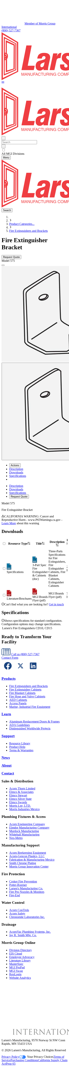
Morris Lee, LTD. (20, 805)
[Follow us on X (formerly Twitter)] (20, 671)
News (6, 758)
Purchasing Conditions (24, 1060)
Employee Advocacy (21, 957)
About (7, 765)
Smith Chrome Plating (22, 863)
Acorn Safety (17, 913)
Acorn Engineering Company (27, 824)
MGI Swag (16, 970)
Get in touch (56, 604)
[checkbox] (34, 150)
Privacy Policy (10, 1056)
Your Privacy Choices (40, 1056)
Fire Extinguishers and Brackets (28, 230)
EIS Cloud (15, 953)
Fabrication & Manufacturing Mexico (31, 859)
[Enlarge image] (3, 265)
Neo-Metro (16, 838)
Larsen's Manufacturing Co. (26, 888)
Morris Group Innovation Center (28, 866)
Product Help (17, 746)
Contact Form (10, 657)
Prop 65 (11, 1063)
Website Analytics (20, 977)
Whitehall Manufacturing (24, 834)
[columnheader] (19, 543)
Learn (6, 714)
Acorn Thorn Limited (22, 788)
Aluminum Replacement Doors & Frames (34, 721)
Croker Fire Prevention (23, 881)
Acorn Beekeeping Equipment (27, 852)
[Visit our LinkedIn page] (33, 671)
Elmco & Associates (21, 792)
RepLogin (15, 974)
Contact (8, 773)
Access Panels (17, 703)
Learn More (9, 523)
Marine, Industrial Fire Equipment (29, 706)
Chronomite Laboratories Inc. (27, 917)
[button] (3, 82)
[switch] (3, 150)
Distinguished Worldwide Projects (29, 728)
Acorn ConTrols (19, 910)
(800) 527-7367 (11, 30)
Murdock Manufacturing (24, 831)
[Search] (3, 146)
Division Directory (20, 950)
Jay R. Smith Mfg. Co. (23, 935)
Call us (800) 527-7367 (25, 654)
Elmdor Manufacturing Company (29, 827)
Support (8, 736)
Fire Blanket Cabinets (22, 693)
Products (9, 679)
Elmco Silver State (20, 798)
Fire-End (14, 895)
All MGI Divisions (13, 153)
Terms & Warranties (21, 750)
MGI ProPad (17, 967)
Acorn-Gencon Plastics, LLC (27, 856)
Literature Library (20, 960)
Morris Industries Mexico (24, 809)
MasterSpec (16, 964)
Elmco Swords (18, 802)
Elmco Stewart (18, 795)
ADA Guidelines (19, 725)
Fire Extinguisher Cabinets (25, 689)
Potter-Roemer (18, 885)
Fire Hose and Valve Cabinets (27, 696)
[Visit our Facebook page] (8, 671)
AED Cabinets (18, 699)
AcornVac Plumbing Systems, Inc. (30, 931)
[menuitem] (16, 469)
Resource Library (19, 743)
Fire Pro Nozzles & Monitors (26, 891)
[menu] (34, 491)
